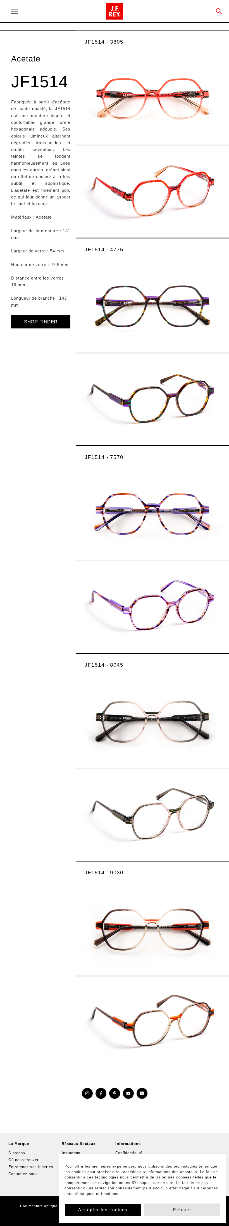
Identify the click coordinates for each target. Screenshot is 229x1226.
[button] (219, 11)
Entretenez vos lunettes (30, 1167)
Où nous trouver (23, 1160)
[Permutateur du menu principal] (55, 11)
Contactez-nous (23, 1174)
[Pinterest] (114, 1093)
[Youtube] (128, 1093)
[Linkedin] (142, 1093)
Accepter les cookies (103, 1209)
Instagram (71, 1153)
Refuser (182, 1209)
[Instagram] (87, 1093)
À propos (16, 1153)
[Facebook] (101, 1093)
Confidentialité (128, 1153)
